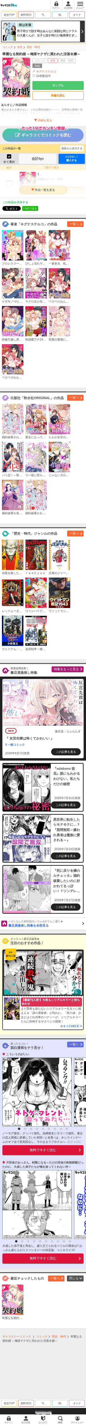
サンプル (58, 85)
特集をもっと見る (66, 669)
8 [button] (61, 1129)
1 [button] (19, 1129)
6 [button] (49, 1129)
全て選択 (9, 162)
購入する (71, 158)
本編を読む (58, 95)
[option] (36, 1092)
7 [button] (55, 1129)
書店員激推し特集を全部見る (35, 923)
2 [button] (25, 1129)
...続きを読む (73, 1142)
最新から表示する (71, 148)
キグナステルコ (46, 71)
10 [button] (70, 1241)
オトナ (77, 14)
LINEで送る (30, 208)
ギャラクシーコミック (16, 1336)
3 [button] (31, 1129)
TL (43, 14)
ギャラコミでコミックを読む (46, 135)
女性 (19, 47)
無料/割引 (26, 14)
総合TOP (9, 14)
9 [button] (67, 1129)
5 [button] (43, 1129)
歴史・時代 (33, 47)
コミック (7, 47)
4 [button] (37, 1129)
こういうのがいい (17, 1054)
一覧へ (74, 224)
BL (60, 14)
